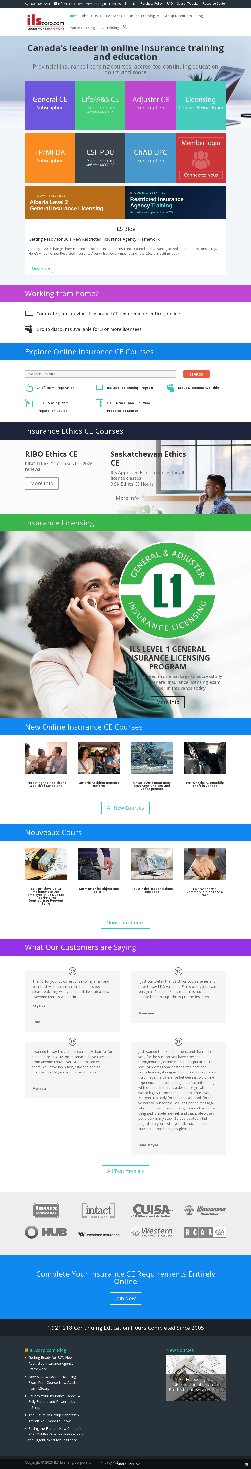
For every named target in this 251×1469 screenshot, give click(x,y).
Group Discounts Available (198, 388)
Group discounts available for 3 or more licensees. (90, 329)
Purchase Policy (152, 4)
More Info (41, 483)
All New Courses (125, 807)
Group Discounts (177, 16)
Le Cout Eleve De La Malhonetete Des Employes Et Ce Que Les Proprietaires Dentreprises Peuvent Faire (46, 896)
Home (73, 16)
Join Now (125, 1298)
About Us (90, 16)
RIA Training (108, 28)
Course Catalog (81, 28)
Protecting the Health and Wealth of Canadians (45, 784)
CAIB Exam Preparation (56, 388)
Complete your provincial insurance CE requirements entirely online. (109, 313)
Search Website (188, 4)
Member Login (96, 4)
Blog (199, 16)
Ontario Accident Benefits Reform (99, 784)
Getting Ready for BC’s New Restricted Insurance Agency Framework (50, 1363)
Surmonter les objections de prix (99, 890)
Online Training (141, 16)
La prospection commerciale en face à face (205, 892)
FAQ (170, 4)
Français (115, 4)
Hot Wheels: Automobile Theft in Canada (205, 784)
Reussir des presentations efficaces (152, 890)
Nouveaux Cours (125, 922)
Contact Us (115, 16)
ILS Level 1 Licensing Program (130, 388)
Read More (40, 268)
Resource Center (214, 4)
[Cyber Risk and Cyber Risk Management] (196, 1378)
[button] (125, 30)
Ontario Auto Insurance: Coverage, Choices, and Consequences (152, 786)
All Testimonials (125, 1171)
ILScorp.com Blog (48, 1350)
